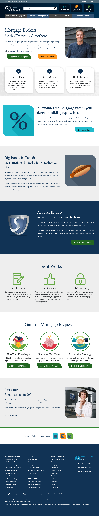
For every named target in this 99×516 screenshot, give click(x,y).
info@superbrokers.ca (84, 471)
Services (91, 2)
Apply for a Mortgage (19, 57)
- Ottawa (54, 479)
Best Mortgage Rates (34, 481)
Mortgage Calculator (34, 487)
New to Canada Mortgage (12, 476)
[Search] (55, 8)
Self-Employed (9, 487)
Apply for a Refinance (49, 366)
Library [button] (30, 456)
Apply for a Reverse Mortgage (34, 494)
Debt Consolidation (10, 462)
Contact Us (52, 494)
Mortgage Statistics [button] (58, 456)
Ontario (53, 476)
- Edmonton (54, 467)
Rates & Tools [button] (33, 478)
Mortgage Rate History (35, 484)
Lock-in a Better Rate (80, 366)
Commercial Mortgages (38, 16)
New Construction (10, 473)
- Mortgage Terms (33, 467)
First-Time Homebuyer (11, 465)
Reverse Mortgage (10, 484)
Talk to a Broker (47, 57)
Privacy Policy (47, 499)
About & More (82, 16)
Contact (83, 2)
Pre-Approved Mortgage (12, 479)
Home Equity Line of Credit (13, 467)
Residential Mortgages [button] (13, 456)
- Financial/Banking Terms (36, 470)
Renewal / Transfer (10, 481)
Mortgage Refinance (11, 470)
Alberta (53, 462)
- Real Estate (32, 473)
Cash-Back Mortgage (11, 459)
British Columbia (56, 470)
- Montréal (54, 487)
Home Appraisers (33, 459)
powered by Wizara (26, 501)
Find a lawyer (63, 494)
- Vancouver (55, 473)
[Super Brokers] (13, 8)
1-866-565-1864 (86, 467)
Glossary (30, 465)
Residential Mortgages (15, 16)
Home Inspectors (33, 462)
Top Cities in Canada (57, 459)
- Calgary (54, 465)
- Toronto (54, 481)
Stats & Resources (60, 16)
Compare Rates (85, 130)
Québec (53, 484)
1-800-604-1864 (86, 464)
